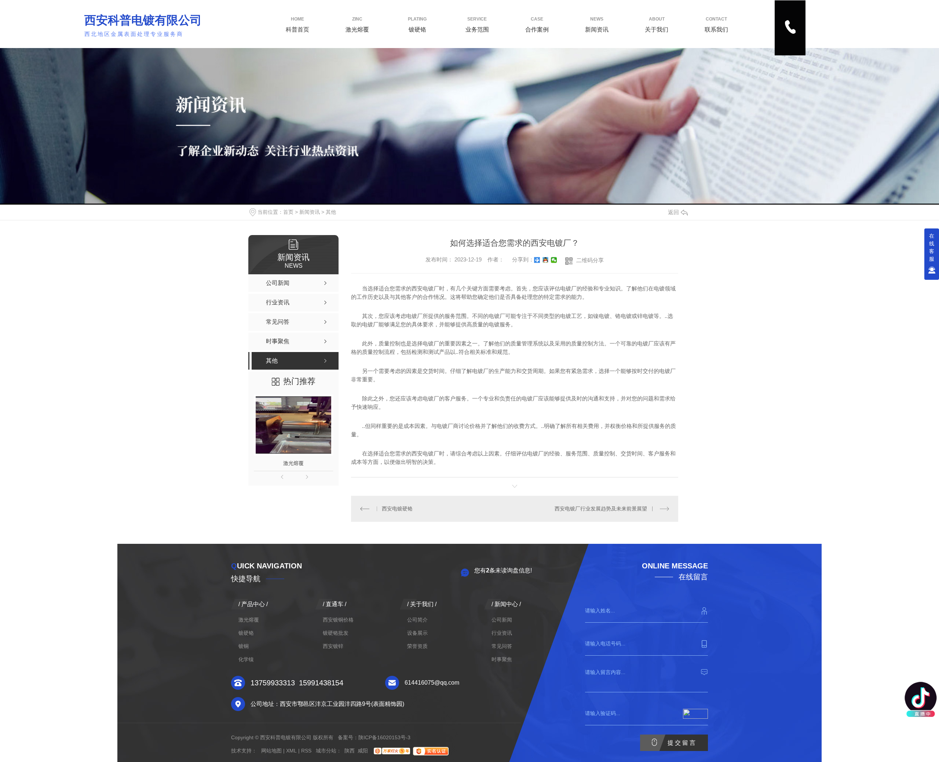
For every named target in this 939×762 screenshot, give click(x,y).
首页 (288, 212)
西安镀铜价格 (338, 620)
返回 (673, 212)
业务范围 (477, 25)
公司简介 (417, 620)
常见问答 (502, 646)
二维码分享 (590, 260)
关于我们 (656, 25)
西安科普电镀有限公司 (143, 20)
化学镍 (246, 659)
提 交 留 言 (681, 743)
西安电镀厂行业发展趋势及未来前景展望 (601, 509)
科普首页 (297, 25)
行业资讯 (502, 633)
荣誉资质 (417, 646)
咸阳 (363, 751)
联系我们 (716, 25)
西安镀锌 (333, 646)
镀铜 (243, 646)
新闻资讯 (597, 25)
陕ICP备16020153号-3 (384, 737)
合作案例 (537, 25)
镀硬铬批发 (335, 633)
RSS (306, 751)
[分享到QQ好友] (545, 260)
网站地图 (271, 751)
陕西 (349, 751)
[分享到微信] (554, 260)
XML (291, 751)
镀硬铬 (417, 25)
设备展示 (417, 633)
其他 (331, 212)
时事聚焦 (502, 659)
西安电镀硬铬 (397, 509)
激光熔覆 (357, 25)
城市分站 (326, 751)
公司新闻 (502, 620)
